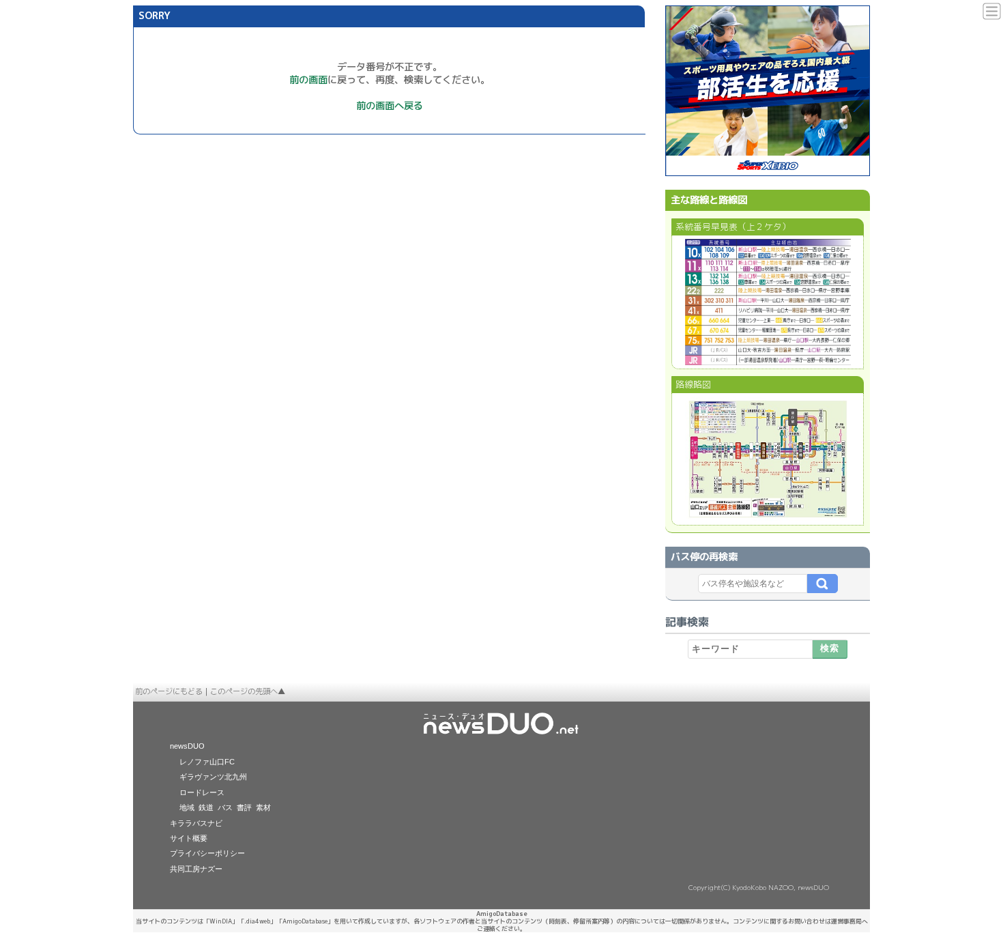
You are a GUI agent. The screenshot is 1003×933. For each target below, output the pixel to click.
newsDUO (187, 746)
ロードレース (201, 792)
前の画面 (308, 80)
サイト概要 (188, 838)
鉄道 (206, 807)
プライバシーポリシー (207, 853)
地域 (186, 807)
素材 (263, 807)
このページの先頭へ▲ (247, 691)
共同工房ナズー (196, 869)
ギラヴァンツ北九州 (213, 777)
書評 (244, 807)
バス (225, 807)
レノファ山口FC (207, 762)
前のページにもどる (169, 691)
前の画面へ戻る (389, 106)
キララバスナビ (196, 823)
